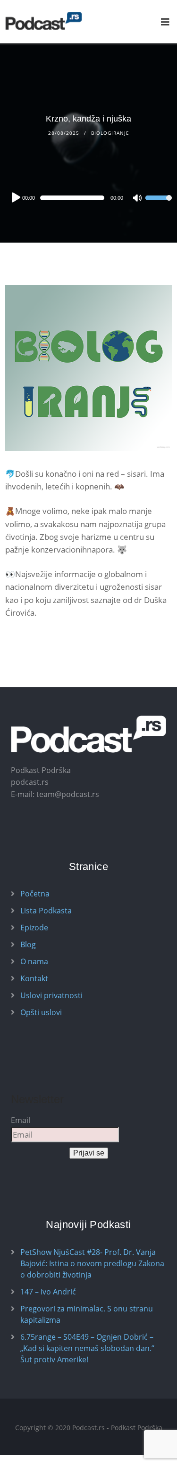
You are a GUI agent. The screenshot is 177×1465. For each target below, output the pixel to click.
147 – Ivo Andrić (48, 1291)
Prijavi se (88, 1153)
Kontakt (34, 978)
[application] (88, 197)
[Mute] (138, 198)
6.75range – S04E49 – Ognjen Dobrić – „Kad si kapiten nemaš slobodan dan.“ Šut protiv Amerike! (87, 1348)
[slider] (158, 203)
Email (20, 1120)
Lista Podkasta (46, 910)
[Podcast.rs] (43, 21)
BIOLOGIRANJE (110, 133)
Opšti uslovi (41, 1012)
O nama (34, 961)
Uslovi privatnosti (51, 995)
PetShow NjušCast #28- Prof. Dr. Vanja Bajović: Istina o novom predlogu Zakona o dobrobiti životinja (92, 1263)
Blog (28, 944)
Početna (35, 893)
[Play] (15, 197)
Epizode (34, 927)
